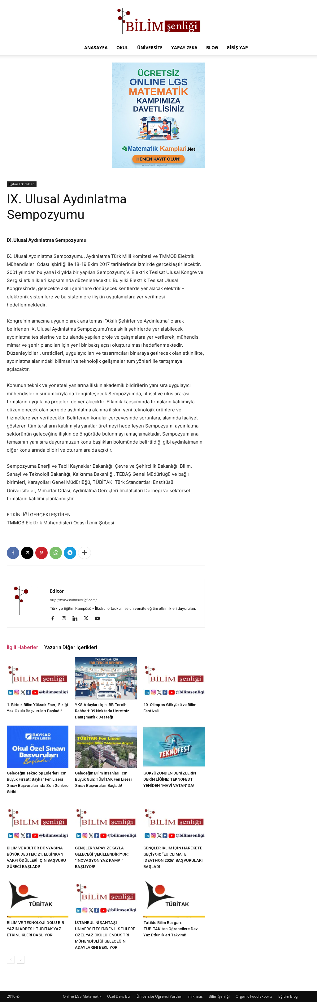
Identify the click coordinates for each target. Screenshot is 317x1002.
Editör (57, 591)
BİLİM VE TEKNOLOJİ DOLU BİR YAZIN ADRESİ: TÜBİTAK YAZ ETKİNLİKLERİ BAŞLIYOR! (35, 928)
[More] (84, 553)
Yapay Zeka (184, 47)
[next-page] (20, 960)
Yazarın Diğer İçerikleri (70, 647)
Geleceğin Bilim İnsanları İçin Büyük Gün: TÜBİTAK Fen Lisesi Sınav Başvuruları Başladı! (103, 779)
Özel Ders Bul (119, 996)
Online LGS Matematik (82, 996)
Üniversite (150, 47)
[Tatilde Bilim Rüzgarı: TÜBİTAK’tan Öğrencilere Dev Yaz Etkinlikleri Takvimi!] (174, 896)
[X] (27, 553)
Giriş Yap (237, 47)
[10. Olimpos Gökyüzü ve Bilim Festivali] (174, 678)
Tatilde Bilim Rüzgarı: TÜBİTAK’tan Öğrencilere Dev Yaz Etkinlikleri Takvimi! (170, 928)
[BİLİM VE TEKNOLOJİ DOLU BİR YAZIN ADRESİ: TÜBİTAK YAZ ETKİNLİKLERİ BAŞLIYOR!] (37, 896)
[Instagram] (66, 618)
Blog (212, 47)
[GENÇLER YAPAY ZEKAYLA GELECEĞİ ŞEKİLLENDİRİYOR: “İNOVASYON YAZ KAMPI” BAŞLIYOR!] (106, 821)
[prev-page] (11, 960)
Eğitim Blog (288, 996)
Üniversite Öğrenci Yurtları (159, 996)
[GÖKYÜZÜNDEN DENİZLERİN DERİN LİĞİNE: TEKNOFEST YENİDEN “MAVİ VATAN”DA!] (174, 747)
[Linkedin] (77, 618)
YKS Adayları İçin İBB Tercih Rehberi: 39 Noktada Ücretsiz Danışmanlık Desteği (102, 710)
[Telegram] (70, 553)
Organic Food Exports (254, 996)
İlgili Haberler (22, 647)
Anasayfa (96, 47)
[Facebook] (13, 553)
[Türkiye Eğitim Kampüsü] (158, 20)
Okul (122, 47)
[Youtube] (99, 618)
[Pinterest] (41, 553)
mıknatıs (195, 996)
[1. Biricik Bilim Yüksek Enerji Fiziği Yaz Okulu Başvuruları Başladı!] (37, 678)
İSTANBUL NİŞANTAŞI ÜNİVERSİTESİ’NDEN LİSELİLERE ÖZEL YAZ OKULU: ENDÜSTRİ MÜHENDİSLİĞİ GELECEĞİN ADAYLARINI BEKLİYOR (105, 935)
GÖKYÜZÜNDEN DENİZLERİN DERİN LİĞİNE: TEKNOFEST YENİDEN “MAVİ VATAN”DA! (169, 779)
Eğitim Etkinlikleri (22, 184)
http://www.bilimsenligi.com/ (73, 600)
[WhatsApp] (56, 553)
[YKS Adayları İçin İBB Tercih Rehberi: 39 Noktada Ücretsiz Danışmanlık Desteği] (106, 678)
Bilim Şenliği (219, 996)
